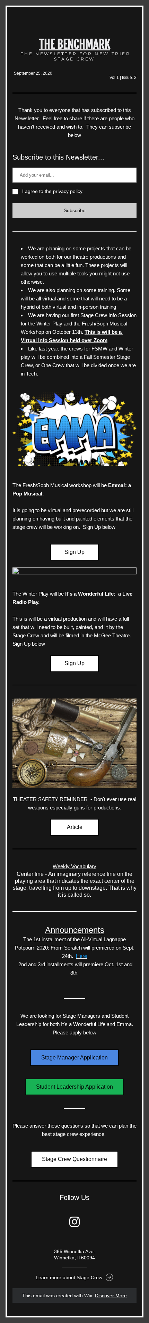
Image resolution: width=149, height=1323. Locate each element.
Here (81, 956)
